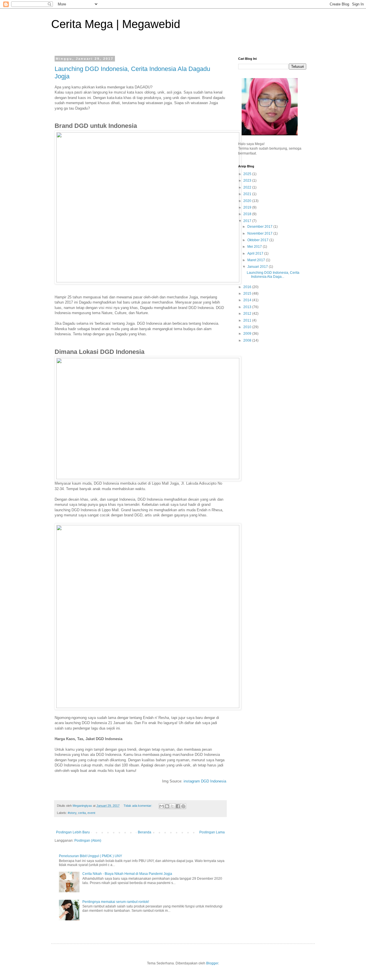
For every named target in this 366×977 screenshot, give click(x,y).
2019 (247, 207)
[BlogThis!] (167, 806)
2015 (247, 294)
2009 (247, 334)
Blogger (212, 963)
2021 (247, 194)
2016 (247, 287)
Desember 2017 (260, 227)
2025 (247, 174)
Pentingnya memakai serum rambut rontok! (115, 902)
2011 (247, 320)
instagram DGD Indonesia (205, 781)
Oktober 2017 (258, 240)
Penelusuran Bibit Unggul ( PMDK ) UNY (90, 856)
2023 (247, 181)
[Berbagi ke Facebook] (178, 806)
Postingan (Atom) (87, 841)
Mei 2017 (255, 247)
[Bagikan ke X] (172, 806)
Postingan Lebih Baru (73, 832)
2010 (247, 327)
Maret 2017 (256, 260)
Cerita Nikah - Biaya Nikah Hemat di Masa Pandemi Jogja (127, 874)
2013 (247, 307)
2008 (247, 340)
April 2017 (255, 253)
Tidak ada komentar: (138, 805)
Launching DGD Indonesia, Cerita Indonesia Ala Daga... (273, 275)
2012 (247, 314)
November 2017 (260, 233)
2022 (247, 187)
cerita (82, 813)
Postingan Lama (212, 832)
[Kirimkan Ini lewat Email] (161, 806)
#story (72, 813)
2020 (247, 201)
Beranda (144, 832)
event (91, 813)
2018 (247, 214)
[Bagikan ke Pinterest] (183, 806)
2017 (247, 221)
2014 (247, 300)
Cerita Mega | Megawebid (115, 24)
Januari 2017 (258, 267)
